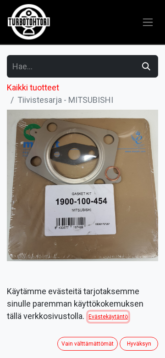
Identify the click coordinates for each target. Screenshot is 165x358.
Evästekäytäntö (108, 316)
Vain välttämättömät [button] (87, 344)
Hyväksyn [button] (139, 344)
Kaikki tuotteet (33, 87)
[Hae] (146, 66)
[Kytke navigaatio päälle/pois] (148, 22)
